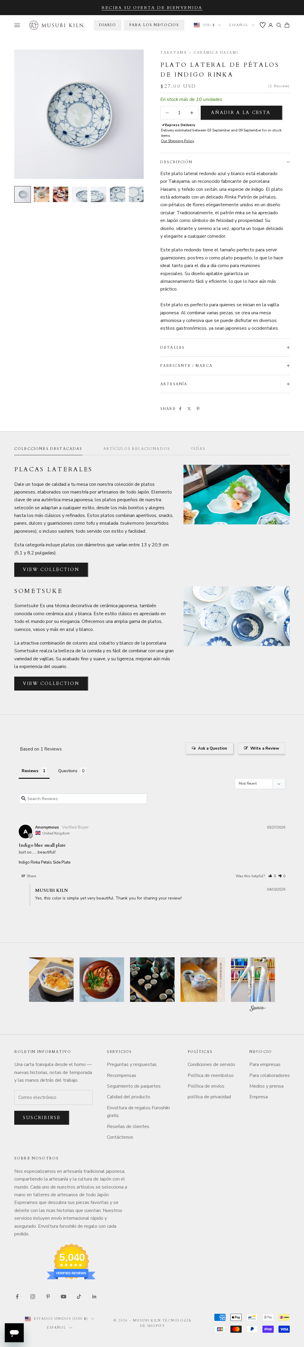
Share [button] (31, 876)
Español (238, 25)
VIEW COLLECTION (51, 569)
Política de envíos (206, 1086)
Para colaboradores (269, 1075)
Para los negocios (154, 25)
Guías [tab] (198, 448)
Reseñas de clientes (128, 1126)
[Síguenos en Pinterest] (48, 1297)
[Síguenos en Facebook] (17, 1297)
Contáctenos (120, 1137)
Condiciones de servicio (211, 1064)
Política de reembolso (211, 1075)
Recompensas (121, 1075)
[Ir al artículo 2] (41, 194)
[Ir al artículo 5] (98, 194)
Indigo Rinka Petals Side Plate (44, 862)
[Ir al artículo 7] (136, 194)
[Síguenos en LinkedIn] (94, 1297)
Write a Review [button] (264, 748)
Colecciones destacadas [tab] (48, 448)
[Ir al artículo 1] (22, 194)
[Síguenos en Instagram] (33, 1297)
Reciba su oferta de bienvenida (152, 7)
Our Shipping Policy (177, 141)
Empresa (258, 1097)
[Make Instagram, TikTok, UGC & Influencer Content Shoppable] (258, 1009)
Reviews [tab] (30, 771)
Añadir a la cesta (241, 112)
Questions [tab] (67, 771)
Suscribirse (42, 1118)
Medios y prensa (266, 1086)
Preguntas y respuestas (132, 1064)
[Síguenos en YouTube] (63, 1297)
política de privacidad (209, 1097)
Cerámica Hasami (216, 52)
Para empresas (265, 1064)
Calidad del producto (128, 1097)
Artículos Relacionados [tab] (136, 448)
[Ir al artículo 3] (60, 194)
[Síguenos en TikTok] (79, 1297)
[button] (272, 876)
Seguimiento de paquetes (134, 1086)
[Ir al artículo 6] (117, 194)
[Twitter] (189, 408)
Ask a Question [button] (212, 748)
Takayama (173, 52)
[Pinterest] (198, 408)
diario (107, 25)
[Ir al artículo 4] (79, 194)
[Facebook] (180, 408)
